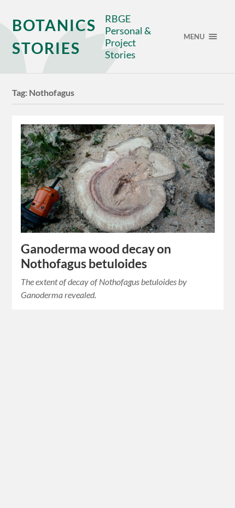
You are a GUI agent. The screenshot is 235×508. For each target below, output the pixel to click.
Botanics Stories (54, 36)
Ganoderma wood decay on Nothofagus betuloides (96, 256)
